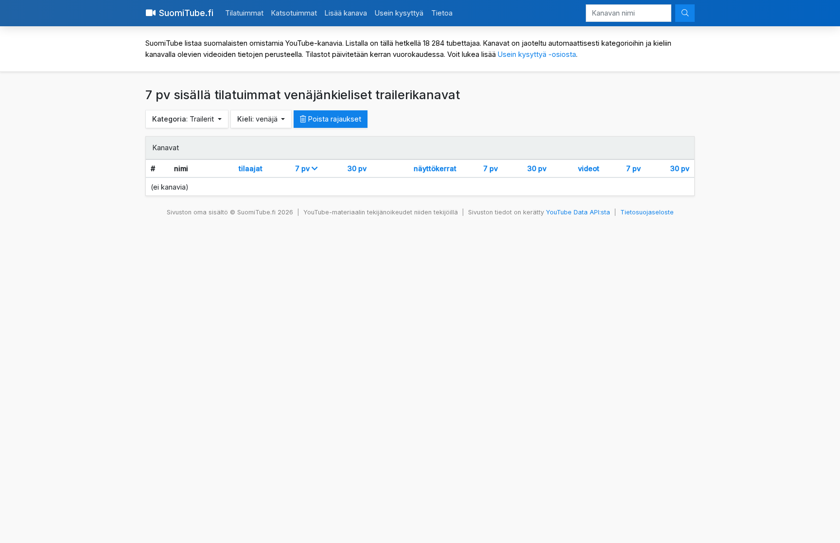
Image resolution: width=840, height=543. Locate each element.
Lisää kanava (346, 13)
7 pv (303, 168)
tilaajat (250, 168)
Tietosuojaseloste (647, 212)
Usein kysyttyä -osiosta (537, 54)
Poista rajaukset (333, 119)
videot (588, 168)
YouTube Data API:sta (578, 212)
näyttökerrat (435, 168)
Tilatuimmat (244, 13)
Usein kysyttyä (399, 13)
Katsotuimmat (294, 13)
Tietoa (442, 13)
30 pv (357, 168)
